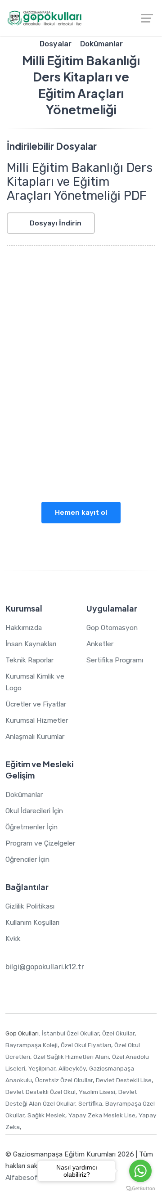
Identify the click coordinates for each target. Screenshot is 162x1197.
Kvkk (13, 938)
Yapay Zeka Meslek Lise (101, 1115)
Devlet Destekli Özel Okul (40, 1091)
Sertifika (90, 1103)
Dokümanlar (24, 794)
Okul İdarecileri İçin (34, 810)
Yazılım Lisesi (124, 418)
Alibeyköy (72, 1068)
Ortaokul (30, 406)
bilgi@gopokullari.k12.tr (44, 966)
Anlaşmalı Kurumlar (34, 736)
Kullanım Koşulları (32, 922)
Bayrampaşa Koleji (31, 1044)
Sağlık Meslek (46, 1115)
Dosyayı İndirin (54, 223)
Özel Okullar (118, 1033)
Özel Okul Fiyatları (86, 1044)
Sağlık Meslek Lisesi (69, 418)
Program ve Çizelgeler (40, 843)
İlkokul (128, 395)
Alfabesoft (23, 1177)
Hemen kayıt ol (81, 512)
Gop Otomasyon (112, 627)
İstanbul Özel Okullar (70, 1033)
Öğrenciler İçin (27, 859)
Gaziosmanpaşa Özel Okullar (53, 360)
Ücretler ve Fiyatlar (35, 704)
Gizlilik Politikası (29, 906)
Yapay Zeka (73, 453)
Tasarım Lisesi (54, 430)
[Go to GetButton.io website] (140, 1188)
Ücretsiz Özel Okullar (64, 1080)
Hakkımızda (23, 627)
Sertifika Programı (114, 660)
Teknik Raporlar (29, 660)
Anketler (99, 643)
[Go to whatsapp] (140, 1171)
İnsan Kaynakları (30, 643)
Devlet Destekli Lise (124, 1080)
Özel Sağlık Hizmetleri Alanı (71, 1056)
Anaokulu (100, 395)
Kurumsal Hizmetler (36, 720)
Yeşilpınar (41, 1068)
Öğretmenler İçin (31, 827)
